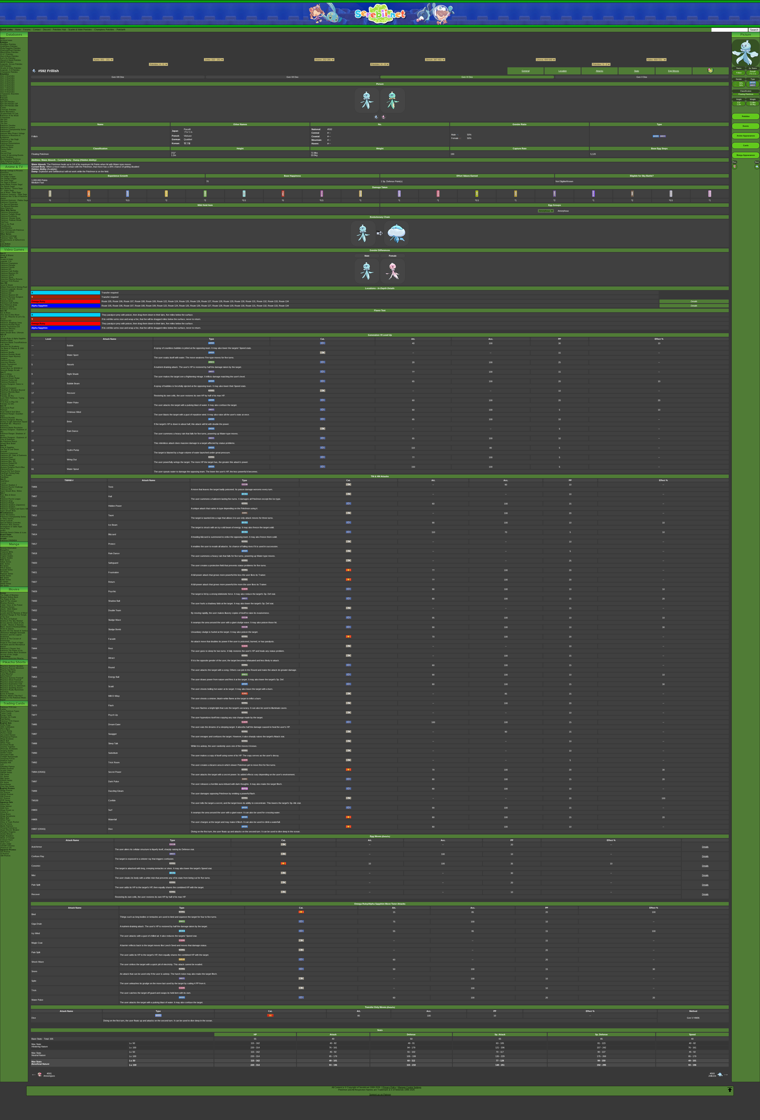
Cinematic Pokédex (8, 110)
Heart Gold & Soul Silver (10, 412)
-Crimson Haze (6, 840)
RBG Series (5, 560)
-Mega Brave (5, 814)
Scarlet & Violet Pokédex (80, 29)
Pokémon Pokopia (7, 265)
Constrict (35, 866)
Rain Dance (72, 431)
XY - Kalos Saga (7, 190)
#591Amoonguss (49, 1074)
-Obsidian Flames (7, 767)
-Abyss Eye (5, 804)
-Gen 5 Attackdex (7, 84)
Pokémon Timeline (7, 126)
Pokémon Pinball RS (8, 463)
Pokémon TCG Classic (9, 721)
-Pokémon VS (5, 848)
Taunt (111, 515)
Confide (112, 800)
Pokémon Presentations (10, 143)
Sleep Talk (113, 743)
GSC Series (5, 564)
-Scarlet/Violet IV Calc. (9, 114)
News (2, 38)
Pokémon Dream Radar (10, 378)
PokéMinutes (5, 226)
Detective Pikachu (7, 329)
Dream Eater (114, 724)
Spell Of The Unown (8, 601)
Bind (33, 914)
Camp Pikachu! (6, 674)
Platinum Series (6, 574)
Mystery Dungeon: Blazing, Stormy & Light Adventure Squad (13, 421)
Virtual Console (6, 521)
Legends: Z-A (5, 261)
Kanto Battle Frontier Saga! (11, 185)
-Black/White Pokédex (9, 52)
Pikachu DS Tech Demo (10, 471)
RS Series (4, 566)
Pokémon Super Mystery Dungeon (10, 357)
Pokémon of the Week (9, 116)
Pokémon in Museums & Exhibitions (10, 136)
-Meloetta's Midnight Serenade (12, 633)
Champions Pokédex (104, 29)
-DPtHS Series (6, 780)
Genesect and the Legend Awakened (10, 636)
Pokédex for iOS (7, 404)
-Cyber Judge (5, 844)
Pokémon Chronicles (8, 202)
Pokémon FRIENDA (8, 540)
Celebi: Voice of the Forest (11, 605)
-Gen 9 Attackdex (7, 92)
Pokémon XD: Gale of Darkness (13, 455)
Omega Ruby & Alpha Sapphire (13, 339)
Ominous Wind (74, 412)
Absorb (70, 364)
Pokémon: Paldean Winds (10, 220)
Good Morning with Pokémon (12, 230)
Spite (33, 981)
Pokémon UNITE (7, 275)
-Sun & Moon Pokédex (9, 56)
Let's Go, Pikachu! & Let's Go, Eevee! (12, 318)
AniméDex (4, 173)
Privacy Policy (389, 1087)
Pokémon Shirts (6, 147)
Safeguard (113, 563)
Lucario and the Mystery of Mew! (14, 613)
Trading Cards (14, 703)
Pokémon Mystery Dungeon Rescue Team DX (11, 298)
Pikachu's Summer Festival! (11, 678)
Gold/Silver (4, 481)
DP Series (4, 572)
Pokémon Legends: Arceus (11, 289)
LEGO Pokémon (6, 145)
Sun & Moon (5, 313)
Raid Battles (5, 719)
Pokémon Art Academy (9, 346)
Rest (110, 648)
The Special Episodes (9, 204)
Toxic (110, 487)
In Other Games (6, 519)
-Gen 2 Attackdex (7, 78)
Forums (27, 29)
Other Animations (7, 232)
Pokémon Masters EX (9, 273)
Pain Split (35, 885)
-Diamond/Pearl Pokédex (10, 50)
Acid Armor (36, 847)
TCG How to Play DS (9, 402)
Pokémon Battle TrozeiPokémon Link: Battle (13, 343)
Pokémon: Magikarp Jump (11, 323)
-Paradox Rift (5, 763)
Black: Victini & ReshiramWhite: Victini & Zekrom (13, 628)
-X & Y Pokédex (6, 54)
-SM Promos (5, 796)
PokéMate (4, 477)
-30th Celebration (7, 727)
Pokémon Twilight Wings (10, 214)
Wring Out (72, 459)
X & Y (2, 337)
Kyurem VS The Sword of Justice (14, 631)
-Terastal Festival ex (8, 828)
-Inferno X (4, 812)
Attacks (599, 71)
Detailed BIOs (6, 554)
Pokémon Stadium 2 (8, 485)
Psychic (112, 591)
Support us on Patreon (380, 1094)
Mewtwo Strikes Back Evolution (13, 653)
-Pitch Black (5, 729)
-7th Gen (3, 124)
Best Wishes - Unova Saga (11, 188)
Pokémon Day (6, 141)
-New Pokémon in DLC (9, 161)
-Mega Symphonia (7, 816)
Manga (14, 544)
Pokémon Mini (6, 489)
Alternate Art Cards (8, 717)
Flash (111, 705)
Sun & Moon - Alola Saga (10, 192)
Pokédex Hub (59, 29)
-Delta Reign (5, 725)
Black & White (6, 374)
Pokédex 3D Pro (7, 396)
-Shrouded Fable (7, 755)
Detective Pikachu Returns (11, 279)
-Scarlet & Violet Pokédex (10, 68)
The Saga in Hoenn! (8, 183)
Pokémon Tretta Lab (8, 380)
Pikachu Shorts (14, 662)
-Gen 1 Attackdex (7, 76)
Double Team (114, 610)
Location (563, 71)
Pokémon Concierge (8, 236)
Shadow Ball (114, 601)
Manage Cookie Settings (409, 1087)
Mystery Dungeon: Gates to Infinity (11, 385)
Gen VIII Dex (118, 77)
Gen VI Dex (467, 77)
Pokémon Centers (7, 127)
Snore (34, 971)
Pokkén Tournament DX (10, 327)
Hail (110, 496)
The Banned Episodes (9, 206)
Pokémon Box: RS (7, 461)
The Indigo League (7, 177)
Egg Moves (673, 71)
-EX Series (4, 782)
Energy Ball (113, 677)
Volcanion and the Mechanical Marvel (12, 646)
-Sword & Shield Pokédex (10, 60)
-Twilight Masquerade (9, 757)
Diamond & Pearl (7, 408)
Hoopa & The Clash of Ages (11, 643)
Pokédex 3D (5, 394)
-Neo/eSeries (5, 784)
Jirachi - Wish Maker (8, 609)
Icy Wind (35, 933)
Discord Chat (5, 153)
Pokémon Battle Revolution (11, 428)
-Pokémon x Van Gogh (9, 139)
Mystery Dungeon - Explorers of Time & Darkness (13, 439)
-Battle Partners (6, 826)
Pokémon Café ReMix (9, 271)
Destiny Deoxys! (7, 611)
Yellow (2, 497)
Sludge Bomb (114, 629)
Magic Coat (36, 943)
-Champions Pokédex (9, 72)
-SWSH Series (6, 773)
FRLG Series (5, 568)
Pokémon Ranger (7, 465)
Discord (46, 29)
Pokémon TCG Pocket (9, 281)
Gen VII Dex (292, 77)
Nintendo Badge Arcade (10, 370)
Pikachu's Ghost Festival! (10, 680)
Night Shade (73, 374)
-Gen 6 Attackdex (7, 86)
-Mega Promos (6, 790)
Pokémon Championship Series (13, 129)
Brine (69, 421)
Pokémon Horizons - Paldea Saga (14, 200)
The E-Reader (6, 475)
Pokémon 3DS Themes (9, 525)
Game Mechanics (7, 112)
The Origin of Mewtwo (9, 595)
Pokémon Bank (6, 341)
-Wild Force (5, 842)
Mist (33, 875)
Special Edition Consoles (10, 523)
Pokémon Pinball (7, 503)
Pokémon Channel (7, 459)
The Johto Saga (6, 181)
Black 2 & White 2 (7, 376)
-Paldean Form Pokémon (10, 163)
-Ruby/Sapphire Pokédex (10, 48)
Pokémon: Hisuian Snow (10, 218)
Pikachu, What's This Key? (11, 696)
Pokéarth (121, 29)
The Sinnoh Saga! (7, 186)
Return (111, 582)
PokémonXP (5, 131)
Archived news (6, 40)
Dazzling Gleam (116, 791)
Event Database (6, 157)
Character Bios (6, 175)
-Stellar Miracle (6, 834)
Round (111, 667)
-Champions (5, 118)
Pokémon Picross (7, 360)
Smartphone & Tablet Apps (11, 527)
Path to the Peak (7, 224)
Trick (33, 990)
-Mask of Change (7, 838)
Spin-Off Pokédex (7, 102)
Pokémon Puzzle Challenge (11, 487)
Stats (636, 71)
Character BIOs (6, 552)
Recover (71, 393)
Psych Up (113, 715)
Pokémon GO (5, 269)
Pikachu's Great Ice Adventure (12, 686)
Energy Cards (5, 715)
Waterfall (112, 819)
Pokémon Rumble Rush (10, 325)
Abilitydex (4, 100)
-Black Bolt (4, 741)
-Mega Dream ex (7, 810)
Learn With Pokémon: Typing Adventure (12, 399)
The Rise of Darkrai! (8, 619)
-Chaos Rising (6, 731)
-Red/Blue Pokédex (8, 44)
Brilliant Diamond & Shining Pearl (13, 287)
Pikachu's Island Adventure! (11, 682)
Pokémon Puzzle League (10, 499)
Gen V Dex (641, 77)
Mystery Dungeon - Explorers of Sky (13, 431)
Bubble (70, 345)
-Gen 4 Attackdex (7, 82)
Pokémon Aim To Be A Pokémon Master (13, 197)
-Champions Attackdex (9, 94)
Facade (112, 639)
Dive (110, 829)
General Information (8, 548)
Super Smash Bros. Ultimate (12, 333)
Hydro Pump (73, 450)
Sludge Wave (114, 620)
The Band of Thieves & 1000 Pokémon (12, 349)
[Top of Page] (730, 1089)
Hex (69, 440)
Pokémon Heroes (7, 607)
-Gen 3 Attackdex (7, 80)
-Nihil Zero (4, 808)
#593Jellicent (712, 1074)
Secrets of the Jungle (9, 655)
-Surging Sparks (6, 751)
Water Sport (72, 355)
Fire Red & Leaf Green (9, 449)
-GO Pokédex (5, 66)
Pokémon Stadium (7, 507)
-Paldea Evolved (6, 769)
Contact (37, 29)
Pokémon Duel (6, 366)
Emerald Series (6, 570)
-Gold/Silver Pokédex (8, 46)
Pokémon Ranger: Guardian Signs (11, 415)
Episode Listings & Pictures (11, 171)
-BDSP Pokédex (6, 62)
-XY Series (4, 776)
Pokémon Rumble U (8, 382)
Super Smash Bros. (8, 511)
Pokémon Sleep (6, 277)
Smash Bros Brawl (7, 443)
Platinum (3, 410)
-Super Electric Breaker (9, 830)
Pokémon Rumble (7, 418)
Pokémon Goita (6, 537)
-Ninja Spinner (6, 806)
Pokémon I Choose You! (10, 649)
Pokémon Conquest (8, 388)
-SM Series (4, 775)
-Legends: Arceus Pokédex (11, 64)
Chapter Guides (6, 556)
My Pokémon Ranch (8, 441)
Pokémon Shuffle (7, 352)
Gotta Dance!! (6, 676)
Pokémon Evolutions (8, 216)
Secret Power (114, 772)
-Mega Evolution (6, 739)
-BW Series (5, 778)
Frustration (113, 572)
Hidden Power (115, 506)
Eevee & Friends (7, 694)
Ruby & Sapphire (7, 447)
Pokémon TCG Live (8, 309)
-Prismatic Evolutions (9, 749)
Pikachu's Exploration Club (11, 684)
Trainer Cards (5, 713)
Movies (14, 589)
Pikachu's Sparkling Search (11, 688)
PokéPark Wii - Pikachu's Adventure (10, 425)
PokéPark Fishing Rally (9, 473)
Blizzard (112, 534)
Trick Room (114, 762)
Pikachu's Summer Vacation (11, 666)
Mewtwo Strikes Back (9, 597)
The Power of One (7, 599)
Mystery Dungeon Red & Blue (12, 467)
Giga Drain (36, 924)
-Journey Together (7, 747)
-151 (2, 765)
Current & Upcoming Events (11, 155)
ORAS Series (5, 584)
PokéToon (4, 222)
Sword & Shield (6, 285)
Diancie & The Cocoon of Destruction (10, 640)
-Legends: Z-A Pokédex (10, 70)
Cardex (3, 108)
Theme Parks (5, 149)
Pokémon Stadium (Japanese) (12, 505)
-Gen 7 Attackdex (7, 88)
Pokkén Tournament (8, 364)
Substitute (113, 753)
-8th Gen (3, 122)
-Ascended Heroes (7, 735)
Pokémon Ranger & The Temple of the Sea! (13, 616)
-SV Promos (5, 792)
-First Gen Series (7, 786)
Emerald (3, 451)
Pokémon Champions (9, 263)
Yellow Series (5, 562)
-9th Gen (3, 120)
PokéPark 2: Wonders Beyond (12, 390)
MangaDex (4, 550)
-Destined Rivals (7, 745)
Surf (110, 810)
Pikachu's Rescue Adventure (12, 668)
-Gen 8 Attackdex (7, 90)
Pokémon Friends (7, 267)
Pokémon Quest (6, 331)
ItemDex (3, 96)
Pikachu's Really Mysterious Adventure (12, 691)
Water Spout (73, 469)
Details (694, 301)
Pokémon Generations (9, 212)
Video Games (14, 249)
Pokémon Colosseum (9, 453)
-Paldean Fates (6, 761)
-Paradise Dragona (7, 832)
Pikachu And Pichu (8, 670)
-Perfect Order (6, 733)
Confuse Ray (37, 856)
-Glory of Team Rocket (9, 822)
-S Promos (4, 854)
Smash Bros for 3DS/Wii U (11, 368)
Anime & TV (14, 166)
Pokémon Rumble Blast (10, 392)
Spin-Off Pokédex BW (9, 106)
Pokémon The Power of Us (11, 651)
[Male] (376, 119)
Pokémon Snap (6, 501)
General (525, 71)
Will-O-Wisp (114, 696)
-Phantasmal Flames (8, 737)
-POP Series (5, 800)
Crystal (3, 483)
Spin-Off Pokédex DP (9, 104)
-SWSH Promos (6, 794)
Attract (111, 658)
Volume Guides (6, 558)
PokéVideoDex (6, 228)
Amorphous (563, 211)
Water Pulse (73, 402)
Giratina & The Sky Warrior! (11, 621)
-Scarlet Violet (6, 771)
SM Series (4, 586)
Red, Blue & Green (8, 495)
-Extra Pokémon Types (9, 711)
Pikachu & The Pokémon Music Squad (13, 699)
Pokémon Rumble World (10, 354)
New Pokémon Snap (8, 305)
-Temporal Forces (7, 759)
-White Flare (5, 743)
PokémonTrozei (6, 469)
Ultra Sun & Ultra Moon (9, 315)
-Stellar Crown (6, 753)
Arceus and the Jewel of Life (12, 623)
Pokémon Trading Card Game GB (14, 509)
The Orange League (8, 179)
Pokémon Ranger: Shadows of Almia (12, 435)
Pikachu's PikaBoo (7, 672)
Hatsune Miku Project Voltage (12, 133)
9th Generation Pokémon (10, 159)
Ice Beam (112, 525)
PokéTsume (5, 246)
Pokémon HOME (7, 291)
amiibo (3, 531)
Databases (14, 34)
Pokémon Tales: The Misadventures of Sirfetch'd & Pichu (12, 240)
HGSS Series (5, 576)
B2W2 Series (5, 580)
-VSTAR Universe (7, 846)
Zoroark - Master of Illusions (12, 625)
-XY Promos (5, 798)
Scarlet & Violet (6, 259)
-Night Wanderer (7, 836)
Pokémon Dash (6, 457)
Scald (111, 686)
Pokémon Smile (6, 301)
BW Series (4, 578)
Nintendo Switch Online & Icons (13, 533)
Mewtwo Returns (7, 603)
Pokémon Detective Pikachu (12, 658)
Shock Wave (37, 962)
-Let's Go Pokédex (7, 58)
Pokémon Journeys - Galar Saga (13, 194)
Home (18, 29)
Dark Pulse (113, 781)
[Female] (383, 119)
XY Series (4, 582)
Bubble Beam (73, 383)
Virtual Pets (5, 529)
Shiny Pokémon (6, 208)
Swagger (112, 734)
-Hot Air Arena (6, 824)
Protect (111, 544)
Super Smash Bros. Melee (11, 491)
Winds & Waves (6, 255)
